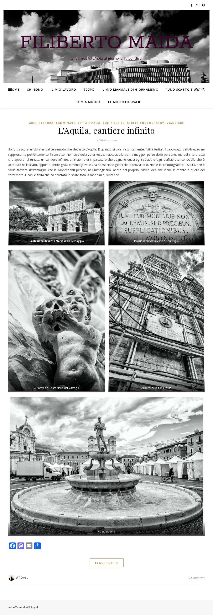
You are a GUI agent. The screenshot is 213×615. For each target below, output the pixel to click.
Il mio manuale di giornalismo (130, 89)
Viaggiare (175, 123)
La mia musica (88, 102)
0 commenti (196, 578)
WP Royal (32, 607)
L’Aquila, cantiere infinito (106, 130)
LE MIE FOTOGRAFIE (124, 102)
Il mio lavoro (63, 89)
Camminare (65, 123)
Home (14, 89)
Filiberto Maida (106, 43)
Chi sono (35, 89)
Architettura (41, 123)
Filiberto (22, 577)
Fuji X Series (114, 123)
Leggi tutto (106, 563)
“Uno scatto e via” (183, 89)
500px (89, 89)
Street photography (145, 123)
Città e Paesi (89, 123)
